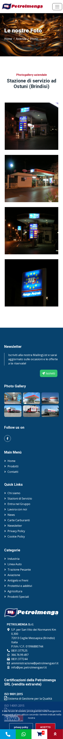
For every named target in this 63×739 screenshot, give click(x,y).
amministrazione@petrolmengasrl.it (34, 663)
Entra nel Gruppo (19, 504)
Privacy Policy (16, 531)
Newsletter (15, 526)
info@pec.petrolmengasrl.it (29, 667)
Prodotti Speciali (18, 597)
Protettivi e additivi (20, 586)
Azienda (21, 39)
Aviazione (14, 575)
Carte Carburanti (19, 520)
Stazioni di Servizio (20, 498)
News (11, 515)
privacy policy (21, 727)
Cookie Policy (16, 536)
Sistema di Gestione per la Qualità (29, 698)
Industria (13, 559)
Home (8, 39)
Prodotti (13, 466)
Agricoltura (15, 591)
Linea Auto (15, 564)
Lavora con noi (17, 509)
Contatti (13, 472)
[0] (39, 735)
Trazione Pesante (19, 569)
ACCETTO (45, 727)
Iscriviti (50, 373)
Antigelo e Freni (18, 580)
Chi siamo (14, 493)
